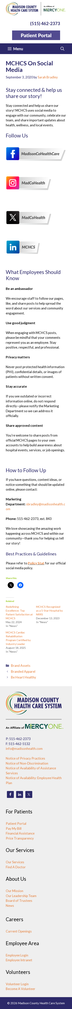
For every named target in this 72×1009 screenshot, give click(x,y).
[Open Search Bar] (62, 48)
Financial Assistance (20, 833)
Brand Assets (20, 666)
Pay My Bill (14, 828)
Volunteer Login (17, 984)
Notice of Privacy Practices (25, 758)
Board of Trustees (19, 901)
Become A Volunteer (20, 989)
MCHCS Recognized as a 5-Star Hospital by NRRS (49, 610)
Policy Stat (36, 563)
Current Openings (19, 931)
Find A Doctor (16, 867)
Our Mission (14, 891)
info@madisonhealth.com (24, 749)
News (10, 906)
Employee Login (17, 955)
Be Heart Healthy (23, 677)
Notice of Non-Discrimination (27, 763)
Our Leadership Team (21, 896)
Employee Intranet (19, 960)
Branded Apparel (23, 671)
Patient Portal (16, 824)
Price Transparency (20, 838)
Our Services (15, 862)
